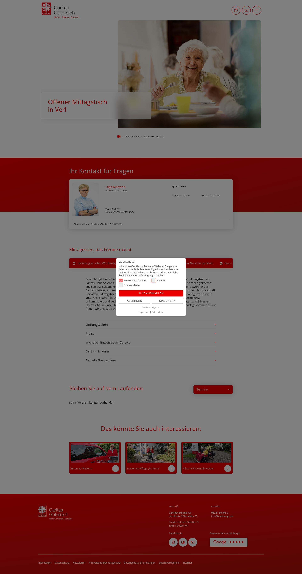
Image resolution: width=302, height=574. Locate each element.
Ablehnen (134, 300)
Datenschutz (157, 312)
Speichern (167, 300)
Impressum (144, 312)
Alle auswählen (151, 293)
